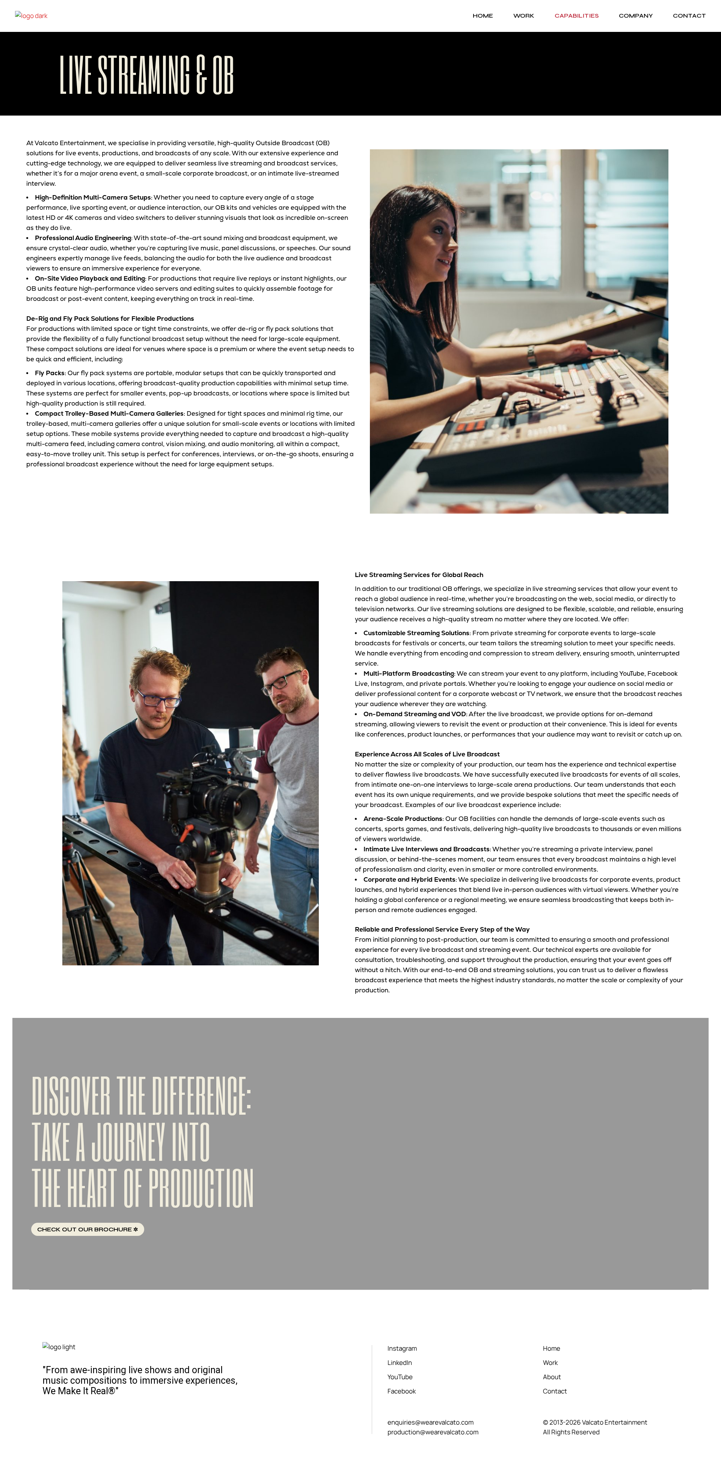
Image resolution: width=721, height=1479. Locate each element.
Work (550, 1362)
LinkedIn (400, 1362)
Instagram (402, 1348)
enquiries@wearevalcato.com (431, 1422)
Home (551, 1348)
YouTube (400, 1376)
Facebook (402, 1391)
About (552, 1376)
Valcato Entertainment (614, 1422)
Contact (555, 1391)
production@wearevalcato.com (433, 1432)
